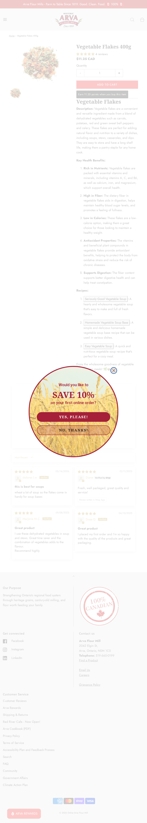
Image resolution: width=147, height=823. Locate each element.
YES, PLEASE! (73, 416)
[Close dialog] (114, 370)
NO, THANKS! (73, 430)
